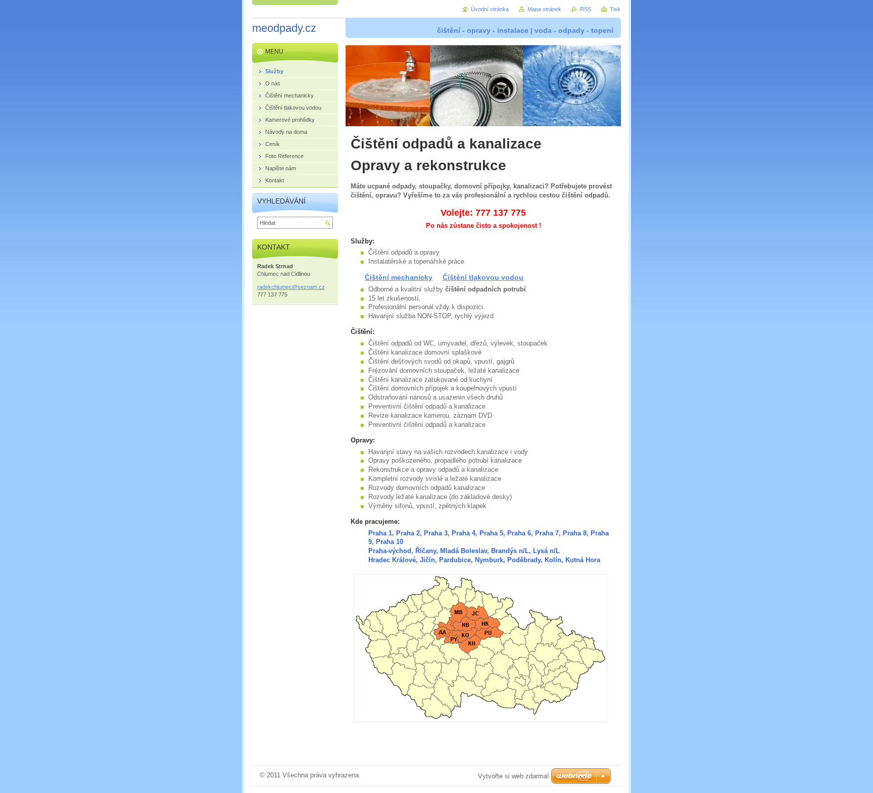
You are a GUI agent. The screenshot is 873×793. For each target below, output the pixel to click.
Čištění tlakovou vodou (483, 277)
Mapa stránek (544, 9)
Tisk (615, 9)
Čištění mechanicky (398, 277)
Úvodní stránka (490, 9)
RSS (585, 9)
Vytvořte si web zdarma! (513, 776)
